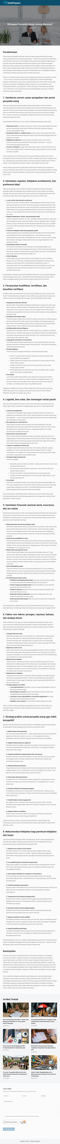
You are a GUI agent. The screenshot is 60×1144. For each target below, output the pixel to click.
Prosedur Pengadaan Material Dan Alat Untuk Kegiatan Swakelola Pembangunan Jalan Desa (15, 1074)
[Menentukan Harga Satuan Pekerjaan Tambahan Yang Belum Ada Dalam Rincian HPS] (44, 1036)
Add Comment (8, 1101)
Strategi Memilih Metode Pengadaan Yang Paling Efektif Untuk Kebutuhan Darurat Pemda (43, 1021)
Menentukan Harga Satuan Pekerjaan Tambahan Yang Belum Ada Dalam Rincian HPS (43, 1047)
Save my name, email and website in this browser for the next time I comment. (22, 1116)
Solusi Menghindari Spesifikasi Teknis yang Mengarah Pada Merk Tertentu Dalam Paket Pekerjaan (15, 1021)
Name (6, 1096)
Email (24, 1096)
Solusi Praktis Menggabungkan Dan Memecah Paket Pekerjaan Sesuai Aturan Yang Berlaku (43, 1074)
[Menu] (56, 2)
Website (43, 1096)
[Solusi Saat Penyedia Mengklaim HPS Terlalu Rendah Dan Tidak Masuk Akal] (16, 1036)
